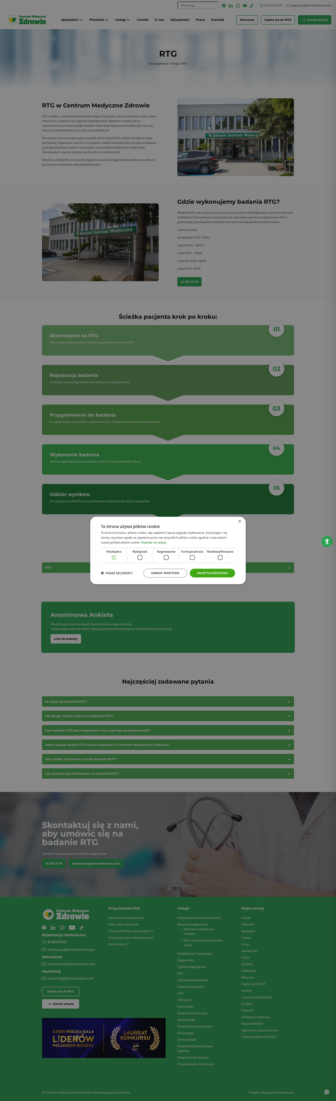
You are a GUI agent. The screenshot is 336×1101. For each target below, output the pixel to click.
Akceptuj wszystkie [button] (212, 573)
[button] (116, 573)
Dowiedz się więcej (153, 542)
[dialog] (168, 550)
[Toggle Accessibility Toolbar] (327, 542)
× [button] (239, 521)
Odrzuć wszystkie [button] (165, 573)
